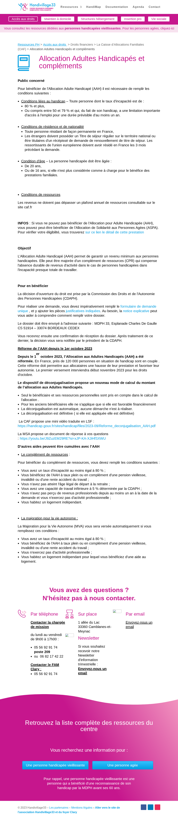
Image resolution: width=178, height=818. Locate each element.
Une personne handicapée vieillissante (55, 765)
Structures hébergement (97, 19)
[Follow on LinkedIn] (150, 807)
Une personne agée (122, 765)
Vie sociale (158, 19)
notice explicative (136, 311)
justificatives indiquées (83, 311)
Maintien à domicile (57, 19)
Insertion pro (132, 19)
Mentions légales (81, 807)
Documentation (117, 7)
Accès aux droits (23, 19)
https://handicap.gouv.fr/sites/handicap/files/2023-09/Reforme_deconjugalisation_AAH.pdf (87, 426)
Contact (154, 7)
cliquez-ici (167, 28)
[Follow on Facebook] (143, 807)
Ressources (69, 7)
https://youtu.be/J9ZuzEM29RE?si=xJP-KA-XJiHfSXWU (63, 438)
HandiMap (93, 7)
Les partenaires (58, 807)
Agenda (138, 7)
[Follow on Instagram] (157, 807)
